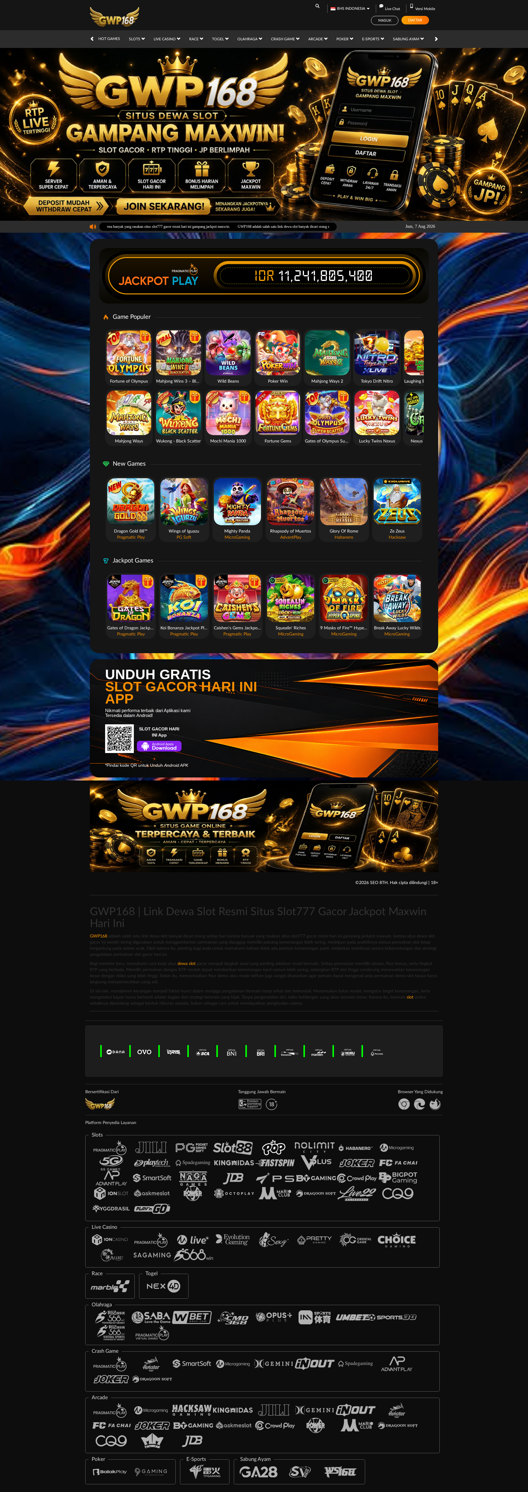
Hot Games (109, 39)
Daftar (415, 20)
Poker (343, 39)
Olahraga (247, 39)
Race (194, 39)
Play (185, 281)
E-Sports (371, 39)
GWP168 (98, 936)
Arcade (316, 39)
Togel (218, 39)
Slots (135, 39)
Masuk (384, 20)
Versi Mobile (425, 9)
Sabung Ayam (406, 39)
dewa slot (187, 964)
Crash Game (283, 39)
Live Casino (165, 39)
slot (410, 997)
